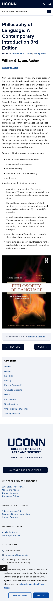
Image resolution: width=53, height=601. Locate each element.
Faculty (7, 380)
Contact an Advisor (11, 496)
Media (7, 394)
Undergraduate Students (16, 409)
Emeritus (8, 376)
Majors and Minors (10, 490)
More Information (20, 595)
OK (39, 595)
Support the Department (25, 470)
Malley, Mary (40, 53)
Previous (13, 347)
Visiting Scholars (12, 413)
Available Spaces (10, 532)
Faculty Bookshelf (36, 336)
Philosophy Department (15, 11)
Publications (10, 399)
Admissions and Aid (11, 511)
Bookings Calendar (11, 535)
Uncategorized (11, 404)
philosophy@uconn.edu (17, 555)
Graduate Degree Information (16, 514)
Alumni (7, 366)
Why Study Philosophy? (13, 486)
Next (42, 347)
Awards (7, 371)
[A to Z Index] (50, 4)
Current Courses (10, 493)
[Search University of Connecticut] (44, 4)
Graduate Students (13, 390)
